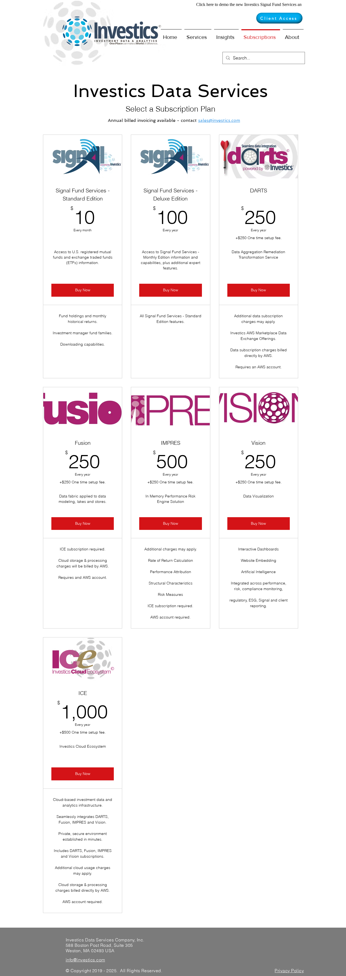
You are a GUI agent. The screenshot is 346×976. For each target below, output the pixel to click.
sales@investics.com (219, 120)
